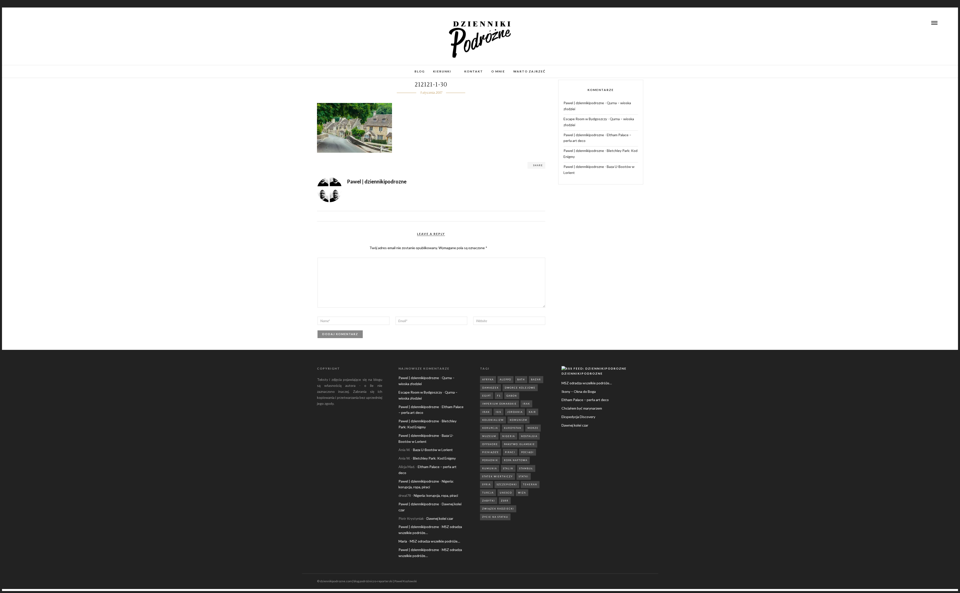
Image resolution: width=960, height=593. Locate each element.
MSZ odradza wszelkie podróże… (435, 541)
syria (486, 484)
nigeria (508, 436)
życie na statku (495, 517)
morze (533, 428)
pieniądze (490, 452)
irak (526, 403)
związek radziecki (498, 508)
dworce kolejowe (520, 387)
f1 (498, 395)
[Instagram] (31, 22)
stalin (508, 468)
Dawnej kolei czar (439, 518)
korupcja (490, 428)
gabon (511, 395)
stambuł (526, 468)
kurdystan (513, 428)
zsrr (504, 500)
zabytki (488, 500)
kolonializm (493, 420)
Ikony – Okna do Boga (579, 391)
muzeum (489, 436)
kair (532, 412)
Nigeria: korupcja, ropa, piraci (436, 495)
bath (521, 379)
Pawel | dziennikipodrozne (584, 103)
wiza (522, 492)
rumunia (489, 468)
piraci (510, 452)
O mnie (498, 71)
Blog (419, 71)
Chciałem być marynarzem (582, 408)
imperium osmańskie (499, 403)
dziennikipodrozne (582, 373)
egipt (486, 395)
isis (498, 412)
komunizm (518, 420)
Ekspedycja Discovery (578, 417)
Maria (402, 541)
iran (486, 412)
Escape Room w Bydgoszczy (585, 119)
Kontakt (473, 71)
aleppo (505, 379)
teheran (530, 484)
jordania (515, 412)
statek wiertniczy (497, 476)
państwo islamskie (519, 444)
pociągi (527, 452)
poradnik (490, 460)
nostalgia (529, 436)
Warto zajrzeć (529, 71)
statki (523, 476)
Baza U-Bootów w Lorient (433, 450)
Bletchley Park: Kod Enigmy (434, 458)
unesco (506, 492)
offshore (490, 444)
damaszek (490, 387)
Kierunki (442, 71)
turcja (488, 492)
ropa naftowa (516, 460)
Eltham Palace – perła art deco (585, 400)
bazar (536, 379)
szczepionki (507, 484)
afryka (488, 379)
